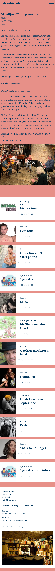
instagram (17, 505)
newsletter (29, 505)
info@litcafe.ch (9, 500)
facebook (6, 505)
